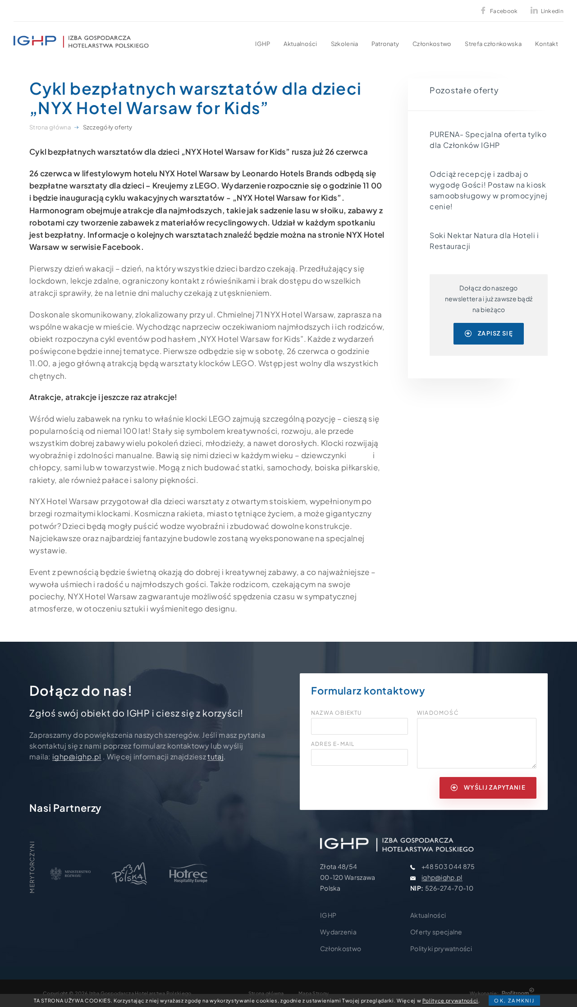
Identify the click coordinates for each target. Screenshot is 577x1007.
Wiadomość (437, 713)
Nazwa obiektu (336, 713)
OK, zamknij (514, 1000)
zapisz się (495, 333)
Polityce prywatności (450, 1000)
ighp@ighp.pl (76, 756)
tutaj (215, 756)
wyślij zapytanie (495, 787)
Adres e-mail (332, 744)
